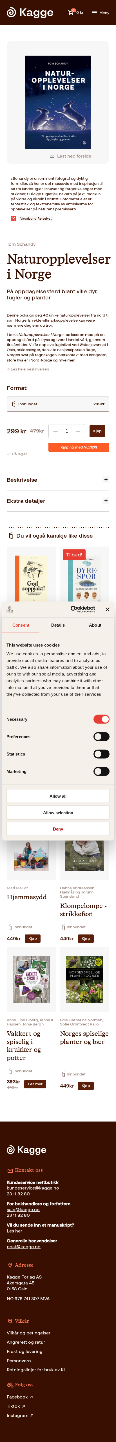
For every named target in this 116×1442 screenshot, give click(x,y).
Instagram (17, 1415)
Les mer (35, 1084)
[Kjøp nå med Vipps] (78, 447)
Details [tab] (58, 624)
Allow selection (58, 812)
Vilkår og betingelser (28, 1333)
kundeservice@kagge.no (33, 1188)
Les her (14, 1231)
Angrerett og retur (26, 1342)
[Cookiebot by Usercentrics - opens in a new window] (71, 609)
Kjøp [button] (32, 938)
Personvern (19, 1360)
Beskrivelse (22, 479)
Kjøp (97, 431)
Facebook (17, 1397)
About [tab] (95, 624)
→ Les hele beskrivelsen (28, 369)
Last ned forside (74, 156)
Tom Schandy (21, 244)
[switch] (101, 736)
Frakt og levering (25, 1351)
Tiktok (13, 1406)
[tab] (58, 479)
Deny (58, 829)
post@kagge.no (24, 1246)
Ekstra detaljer (26, 500)
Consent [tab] (20, 624)
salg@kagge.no (23, 1209)
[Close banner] (108, 609)
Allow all (58, 796)
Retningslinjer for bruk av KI (36, 1369)
